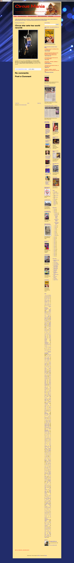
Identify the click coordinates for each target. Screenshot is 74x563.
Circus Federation (47, 360)
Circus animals (56, 195)
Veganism (48, 531)
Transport (46, 525)
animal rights (48, 309)
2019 (55, 242)
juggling (49, 450)
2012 (55, 251)
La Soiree (48, 454)
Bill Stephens (48, 321)
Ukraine (49, 527)
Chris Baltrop (48, 344)
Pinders (46, 495)
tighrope (46, 521)
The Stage (55, 278)
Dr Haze (46, 410)
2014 (55, 249)
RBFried (39, 555)
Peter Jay (46, 486)
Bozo (49, 329)
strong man (46, 512)
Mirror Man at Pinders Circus (56, 220)
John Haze (47, 447)
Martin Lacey (49, 461)
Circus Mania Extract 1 (22, 16)
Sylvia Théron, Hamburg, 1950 (56, 223)
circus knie (49, 365)
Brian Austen (46, 330)
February (56, 235)
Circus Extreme (47, 358)
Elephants (46, 413)
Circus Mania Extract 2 (32, 16)
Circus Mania (30, 6)
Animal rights (50, 16)
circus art (49, 354)
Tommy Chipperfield (47, 524)
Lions (46, 456)
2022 (55, 238)
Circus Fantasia (47, 359)
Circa (50, 347)
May (55, 231)
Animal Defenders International (48, 307)
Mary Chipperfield (48, 463)
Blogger (45, 555)
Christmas (46, 345)
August (56, 227)
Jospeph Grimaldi (48, 448)
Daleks (45, 406)
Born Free (48, 327)
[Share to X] (31, 69)
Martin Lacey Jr (48, 462)
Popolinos (47, 497)
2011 (55, 253)
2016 (55, 246)
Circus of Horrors (48, 373)
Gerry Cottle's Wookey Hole (56, 268)
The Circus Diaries (55, 277)
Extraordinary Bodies (48, 415)
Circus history (56, 197)
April (55, 232)
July (55, 228)
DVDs (45, 412)
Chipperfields (47, 342)
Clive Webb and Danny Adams (48, 399)
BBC (48, 316)
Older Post (39, 103)
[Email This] (29, 69)
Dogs (49, 409)
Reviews (47, 503)
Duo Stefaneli (48, 411)
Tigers (46, 520)
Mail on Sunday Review (42, 16)
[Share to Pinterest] (33, 69)
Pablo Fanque (49, 481)
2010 (55, 254)
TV (48, 526)
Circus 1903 (46, 350)
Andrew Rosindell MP (48, 304)
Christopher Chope (47, 346)
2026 (55, 209)
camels (50, 331)
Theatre (49, 517)
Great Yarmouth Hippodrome (48, 429)
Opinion (49, 480)
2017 (55, 245)
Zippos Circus (56, 279)
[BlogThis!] (30, 69)
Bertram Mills (46, 317)
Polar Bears (49, 496)
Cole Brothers (48, 402)
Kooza (45, 454)
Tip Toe (47, 522)
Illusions (46, 437)
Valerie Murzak (47, 530)
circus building (49, 355)
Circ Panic (46, 347)
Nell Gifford (49, 473)
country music (47, 405)
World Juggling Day (48, 535)
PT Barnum (49, 501)
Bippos (47, 324)
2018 (55, 243)
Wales (45, 532)
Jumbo (45, 452)
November (56, 214)
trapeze (46, 526)
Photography (46, 494)
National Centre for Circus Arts (48, 472)
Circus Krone (48, 366)
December (56, 213)
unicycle (49, 529)
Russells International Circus (55, 272)
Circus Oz (46, 374)
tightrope (49, 521)
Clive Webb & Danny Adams (56, 266)
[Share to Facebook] (32, 69)
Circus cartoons (48, 356)
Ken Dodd (48, 453)
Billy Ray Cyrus (46, 322)
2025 (55, 210)
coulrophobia (46, 404)
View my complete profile (53, 545)
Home (15, 16)
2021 (55, 239)
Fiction (46, 418)
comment (46, 403)
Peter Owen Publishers (55, 270)
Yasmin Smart (48, 536)
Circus (49, 349)
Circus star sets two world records (56, 217)
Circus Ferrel (46, 361)
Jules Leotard (48, 451)
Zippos (46, 537)
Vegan (45, 531)
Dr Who (50, 410)
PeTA (49, 485)
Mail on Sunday (47, 459)
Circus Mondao (56, 263)
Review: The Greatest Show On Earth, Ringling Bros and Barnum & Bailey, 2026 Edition (48, 129)
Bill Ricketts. (49, 320)
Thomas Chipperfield (47, 519)
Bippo (50, 323)
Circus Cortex (47, 357)
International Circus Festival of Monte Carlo (48, 439)
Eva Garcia (47, 414)
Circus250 (46, 388)
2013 (55, 250)
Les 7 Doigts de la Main (48, 455)
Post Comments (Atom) (23, 104)
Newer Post (17, 103)
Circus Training (56, 193)
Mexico (47, 464)
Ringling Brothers (48, 504)
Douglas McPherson (53, 541)
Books (50, 326)
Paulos (45, 485)
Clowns (49, 401)
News (46, 476)
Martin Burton (48, 460)
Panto (48, 482)
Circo (46, 348)
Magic (49, 458)
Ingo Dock (49, 437)
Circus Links (55, 262)
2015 (55, 247)
